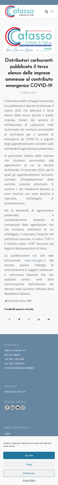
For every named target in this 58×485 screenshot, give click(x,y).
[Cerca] (45, 11)
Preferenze (29, 473)
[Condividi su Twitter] (19, 319)
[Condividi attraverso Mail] (48, 319)
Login (7, 433)
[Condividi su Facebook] (9, 319)
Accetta (29, 455)
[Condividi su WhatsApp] (29, 319)
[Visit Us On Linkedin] (12, 409)
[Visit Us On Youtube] (17, 409)
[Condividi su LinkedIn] (39, 319)
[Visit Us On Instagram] (23, 409)
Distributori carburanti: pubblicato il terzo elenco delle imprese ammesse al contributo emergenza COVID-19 (29, 73)
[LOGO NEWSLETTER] (29, 39)
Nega (29, 464)
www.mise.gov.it (35, 260)
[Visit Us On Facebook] (7, 409)
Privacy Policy (29, 480)
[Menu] (52, 11)
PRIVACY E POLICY (14, 391)
